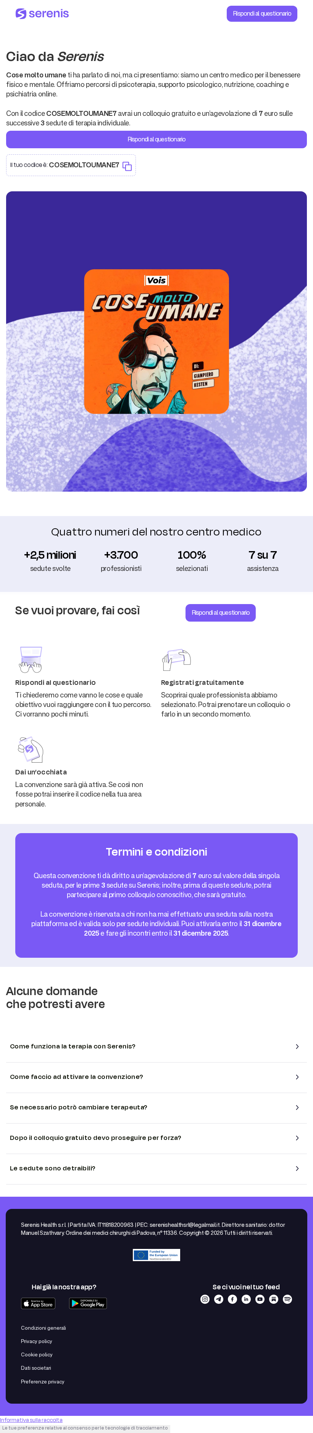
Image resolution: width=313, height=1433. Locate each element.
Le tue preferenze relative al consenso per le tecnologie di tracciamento (85, 1428)
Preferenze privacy (43, 1381)
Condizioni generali (43, 1327)
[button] (156, 1046)
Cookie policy (37, 1354)
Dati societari (36, 1367)
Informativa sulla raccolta (31, 1420)
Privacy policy (36, 1341)
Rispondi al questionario (262, 13)
